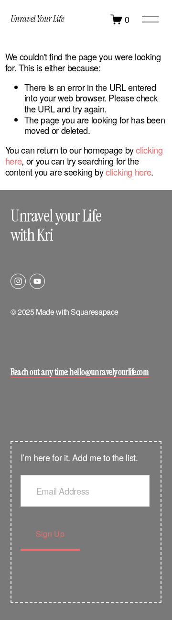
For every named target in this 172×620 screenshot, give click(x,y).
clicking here (128, 172)
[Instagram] (18, 281)
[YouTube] (37, 281)
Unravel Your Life (37, 19)
